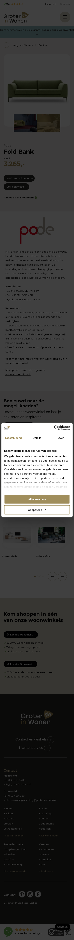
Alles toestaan (37, 499)
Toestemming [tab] (13, 437)
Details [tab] (37, 437)
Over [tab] (61, 437)
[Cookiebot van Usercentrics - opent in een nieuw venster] (54, 427)
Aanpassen (35, 509)
